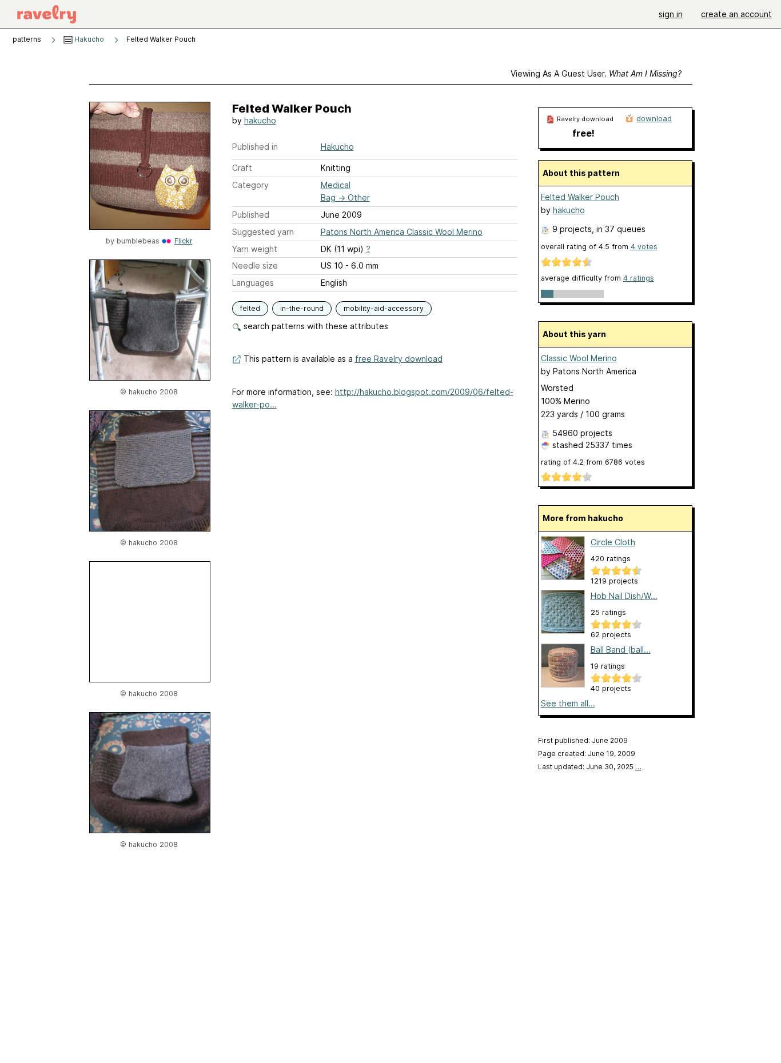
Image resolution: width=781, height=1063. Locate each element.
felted (250, 308)
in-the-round (302, 308)
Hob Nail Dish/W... (624, 596)
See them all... (568, 703)
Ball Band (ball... (621, 649)
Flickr (183, 241)
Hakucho (88, 39)
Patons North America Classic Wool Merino (402, 232)
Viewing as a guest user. (596, 73)
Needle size (255, 265)
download (654, 118)
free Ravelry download (399, 358)
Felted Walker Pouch (580, 197)
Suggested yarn (263, 232)
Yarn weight (254, 249)
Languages (253, 282)
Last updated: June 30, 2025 (589, 766)
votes (644, 246)
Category (250, 185)
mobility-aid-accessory (384, 308)
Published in (255, 146)
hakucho (260, 120)
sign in (671, 14)
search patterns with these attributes (314, 326)
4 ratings (638, 278)
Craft (242, 168)
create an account (736, 14)
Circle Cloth (613, 542)
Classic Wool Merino (579, 358)
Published (250, 214)
